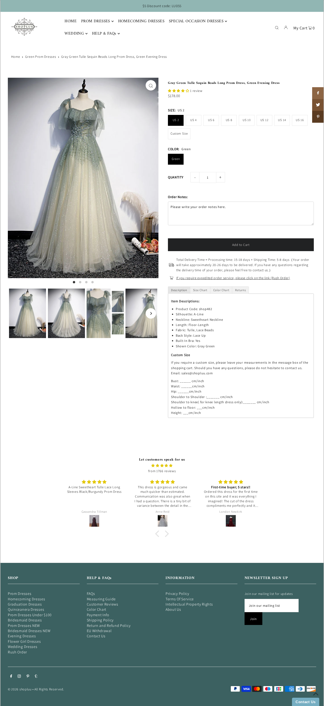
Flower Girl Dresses (24, 641)
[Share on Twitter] (318, 105)
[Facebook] (11, 676)
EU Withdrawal (99, 630)
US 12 (264, 120)
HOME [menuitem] (71, 21)
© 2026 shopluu (20, 689)
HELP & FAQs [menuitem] (104, 33)
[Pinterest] (28, 676)
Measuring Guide (101, 599)
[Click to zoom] (151, 85)
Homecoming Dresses (26, 599)
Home (15, 56)
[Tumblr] (36, 676)
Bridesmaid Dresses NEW (29, 630)
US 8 (229, 120)
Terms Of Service (180, 599)
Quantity (176, 177)
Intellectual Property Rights (189, 604)
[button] (179, 91)
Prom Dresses (19, 593)
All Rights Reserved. (49, 689)
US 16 (300, 120)
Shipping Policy (100, 620)
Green (176, 159)
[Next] (151, 313)
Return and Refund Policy (109, 625)
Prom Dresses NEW (24, 625)
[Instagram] (19, 676)
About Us (173, 609)
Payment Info (98, 614)
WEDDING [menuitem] (74, 33)
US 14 (282, 120)
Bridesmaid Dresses (25, 620)
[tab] (179, 290)
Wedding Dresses (22, 646)
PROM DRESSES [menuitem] (95, 21)
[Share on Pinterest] (318, 117)
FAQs (91, 593)
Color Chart (96, 609)
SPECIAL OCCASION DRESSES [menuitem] (196, 21)
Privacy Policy (177, 593)
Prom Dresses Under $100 (30, 614)
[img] (162, 465)
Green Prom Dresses (40, 56)
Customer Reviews (102, 604)
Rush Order (17, 652)
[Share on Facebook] (318, 93)
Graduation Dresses (25, 604)
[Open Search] (277, 27)
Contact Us (96, 636)
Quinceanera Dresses (26, 609)
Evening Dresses (22, 636)
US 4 (193, 120)
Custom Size (179, 133)
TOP (316, 699)
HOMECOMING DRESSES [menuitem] (141, 21)
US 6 (211, 120)
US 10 (247, 120)
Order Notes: (178, 197)
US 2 (176, 120)
